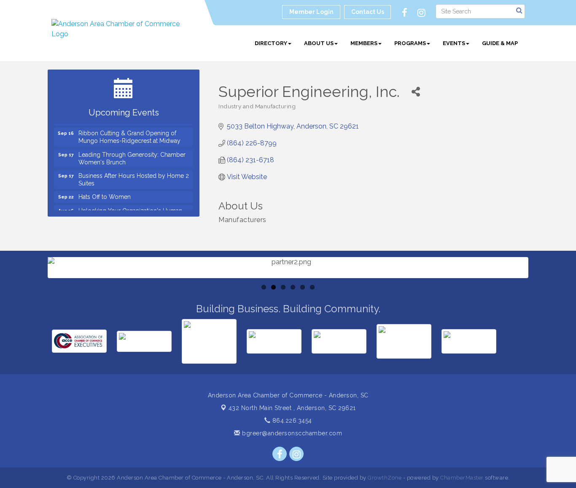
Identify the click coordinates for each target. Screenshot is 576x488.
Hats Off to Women (104, 193)
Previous (35, 292)
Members (363, 43)
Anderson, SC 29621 (292, 408)
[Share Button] (415, 91)
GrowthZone (384, 478)
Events (454, 43)
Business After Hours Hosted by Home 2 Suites (133, 176)
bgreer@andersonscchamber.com (291, 433)
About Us (319, 43)
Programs (410, 43)
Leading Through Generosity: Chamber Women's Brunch (132, 155)
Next (542, 292)
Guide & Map (500, 43)
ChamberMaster (462, 478)
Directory (271, 43)
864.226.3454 (291, 420)
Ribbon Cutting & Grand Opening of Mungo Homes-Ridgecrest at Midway (129, 134)
